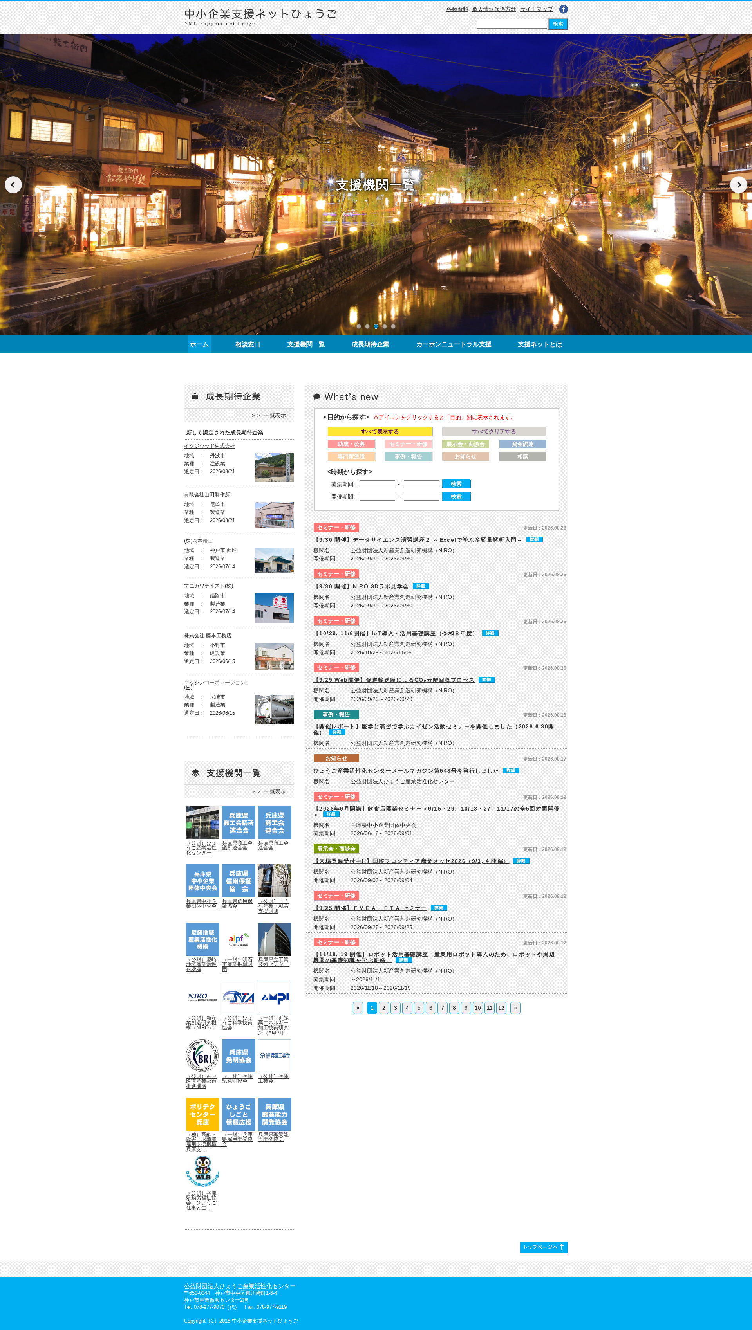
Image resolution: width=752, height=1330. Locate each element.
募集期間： (345, 484)
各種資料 (457, 9)
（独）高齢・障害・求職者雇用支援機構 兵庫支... (204, 1142)
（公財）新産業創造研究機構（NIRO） (201, 1023)
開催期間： (345, 497)
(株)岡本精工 (198, 541)
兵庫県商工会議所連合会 (237, 845)
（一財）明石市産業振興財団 (237, 964)
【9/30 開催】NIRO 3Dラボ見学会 (361, 586)
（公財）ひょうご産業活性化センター (201, 848)
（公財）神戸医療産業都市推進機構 (201, 1081)
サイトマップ (536, 9)
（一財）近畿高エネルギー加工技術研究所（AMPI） (273, 1025)
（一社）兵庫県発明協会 (237, 1079)
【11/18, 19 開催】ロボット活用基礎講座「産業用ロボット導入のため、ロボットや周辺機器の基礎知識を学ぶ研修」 (434, 957)
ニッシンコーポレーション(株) (214, 685)
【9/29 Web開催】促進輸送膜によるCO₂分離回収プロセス (394, 680)
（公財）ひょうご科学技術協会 (237, 1023)
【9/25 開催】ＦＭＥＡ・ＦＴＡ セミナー (370, 908)
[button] (358, 326)
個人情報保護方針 (494, 9)
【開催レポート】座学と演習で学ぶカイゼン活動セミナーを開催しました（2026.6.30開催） (434, 729)
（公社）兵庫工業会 (273, 1079)
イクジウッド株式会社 (209, 446)
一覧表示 (275, 415)
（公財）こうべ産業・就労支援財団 (273, 906)
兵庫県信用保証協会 (237, 904)
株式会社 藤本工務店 (207, 635)
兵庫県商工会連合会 (273, 845)
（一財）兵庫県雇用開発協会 (237, 1139)
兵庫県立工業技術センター (273, 962)
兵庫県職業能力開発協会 (273, 1137)
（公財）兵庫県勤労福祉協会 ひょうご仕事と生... (201, 1200)
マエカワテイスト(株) (208, 586)
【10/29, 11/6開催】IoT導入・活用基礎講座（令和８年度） (396, 633)
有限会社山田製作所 (207, 494)
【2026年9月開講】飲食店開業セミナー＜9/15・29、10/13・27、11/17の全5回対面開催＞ (436, 812)
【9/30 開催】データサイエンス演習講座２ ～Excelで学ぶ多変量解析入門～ (418, 540)
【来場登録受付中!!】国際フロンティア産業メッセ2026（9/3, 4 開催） (411, 861)
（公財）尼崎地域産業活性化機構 (201, 964)
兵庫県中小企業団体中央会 (201, 904)
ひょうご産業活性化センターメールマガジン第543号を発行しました (406, 771)
